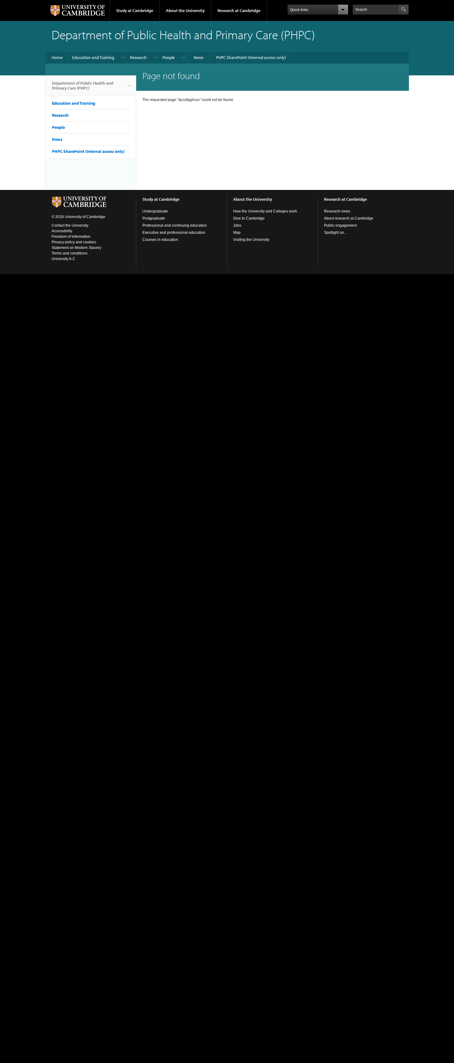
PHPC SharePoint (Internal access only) (251, 57)
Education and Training (93, 57)
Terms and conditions (69, 253)
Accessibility (62, 231)
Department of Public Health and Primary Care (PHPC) (82, 85)
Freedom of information (71, 236)
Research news (337, 211)
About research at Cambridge (348, 218)
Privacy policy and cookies (74, 242)
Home (57, 57)
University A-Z (63, 259)
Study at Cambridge (134, 10)
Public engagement (340, 225)
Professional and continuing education (174, 225)
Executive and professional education (173, 232)
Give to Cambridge (249, 218)
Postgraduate (153, 218)
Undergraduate (155, 211)
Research (138, 57)
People (168, 57)
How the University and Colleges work (265, 211)
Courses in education (160, 239)
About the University (185, 10)
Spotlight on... (335, 232)
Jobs (237, 225)
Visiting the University (251, 239)
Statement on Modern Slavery (76, 248)
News (199, 57)
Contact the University (70, 225)
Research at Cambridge (238, 10)
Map (237, 232)
